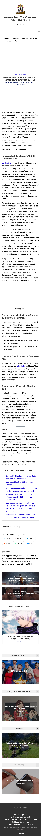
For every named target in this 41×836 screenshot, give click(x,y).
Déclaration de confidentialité (20, 824)
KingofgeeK (20, 829)
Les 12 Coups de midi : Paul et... (20, 671)
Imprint (34, 820)
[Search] (39, 32)
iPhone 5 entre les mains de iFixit (20, 781)
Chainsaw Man (7, 527)
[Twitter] (20, 24)
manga (16, 527)
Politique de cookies (20, 822)
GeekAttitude (24, 820)
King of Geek (6, 38)
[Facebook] (17, 24)
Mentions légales (11, 820)
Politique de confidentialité (20, 817)
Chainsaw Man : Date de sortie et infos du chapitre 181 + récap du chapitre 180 (19, 497)
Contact (15, 815)
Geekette (15, 82)
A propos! (24, 815)
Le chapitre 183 (8, 163)
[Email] (23, 24)
